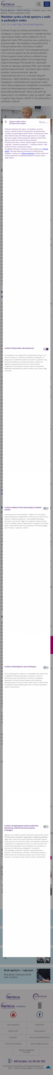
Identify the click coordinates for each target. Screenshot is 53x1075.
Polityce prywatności (28, 153)
